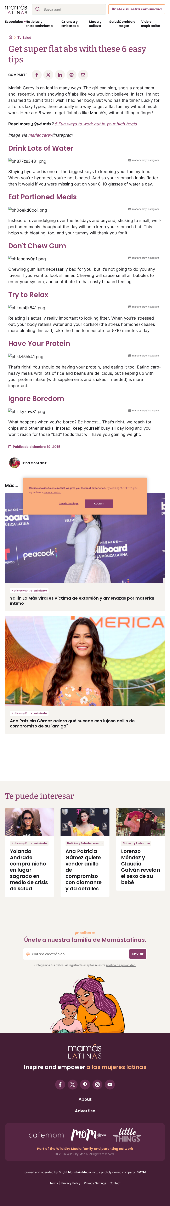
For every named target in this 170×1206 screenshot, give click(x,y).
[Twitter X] (73, 1085)
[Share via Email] (83, 75)
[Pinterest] (85, 1085)
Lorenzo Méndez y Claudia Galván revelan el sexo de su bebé (140, 867)
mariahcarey (40, 135)
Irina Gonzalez (34, 463)
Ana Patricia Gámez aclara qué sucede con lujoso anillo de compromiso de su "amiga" (72, 723)
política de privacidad (121, 965)
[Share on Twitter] (48, 75)
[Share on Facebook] (37, 75)
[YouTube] (110, 1085)
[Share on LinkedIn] (60, 75)
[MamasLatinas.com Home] (16, 9)
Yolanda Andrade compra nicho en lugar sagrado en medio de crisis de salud (29, 870)
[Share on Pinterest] (71, 75)
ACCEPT (99, 503)
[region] (85, 496)
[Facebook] (60, 1085)
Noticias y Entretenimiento (29, 590)
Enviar (137, 953)
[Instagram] (97, 1085)
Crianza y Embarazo (136, 843)
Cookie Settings (69, 503)
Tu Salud (24, 37)
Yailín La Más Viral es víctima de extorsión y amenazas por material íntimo (82, 600)
